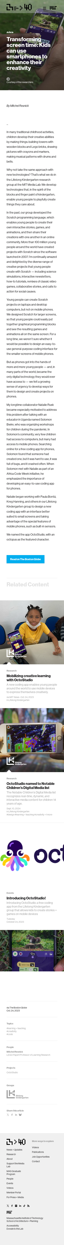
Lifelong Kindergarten (19, 700)
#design (10, 814)
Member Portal (14, 1192)
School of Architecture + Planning (22, 1221)
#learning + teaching (24, 814)
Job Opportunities (41, 1156)
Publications (38, 1152)
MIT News (14, 697)
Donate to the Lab (15, 1228)
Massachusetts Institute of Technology (25, 1218)
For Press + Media (15, 1197)
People (10, 1178)
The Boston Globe (18, 1007)
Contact (36, 1161)
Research (11, 1154)
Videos (10, 1187)
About (9, 1158)
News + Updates (14, 1149)
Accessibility (13, 1225)
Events (10, 1183)
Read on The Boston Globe (25, 559)
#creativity (39, 814)
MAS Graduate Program (14, 1173)
